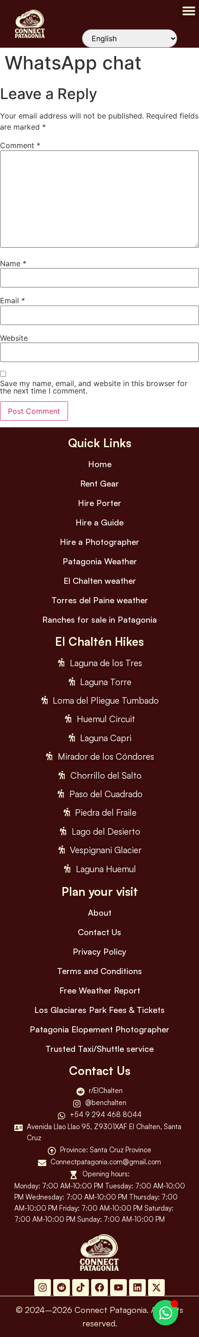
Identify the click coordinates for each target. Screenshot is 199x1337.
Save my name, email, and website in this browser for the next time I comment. (93, 387)
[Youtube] (118, 1287)
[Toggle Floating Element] (165, 1312)
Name (13, 263)
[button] (188, 10)
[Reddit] (61, 1287)
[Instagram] (42, 1287)
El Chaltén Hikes (99, 641)
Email (12, 300)
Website (14, 338)
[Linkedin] (137, 1287)
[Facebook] (99, 1287)
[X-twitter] (156, 1287)
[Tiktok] (80, 1287)
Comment (20, 145)
